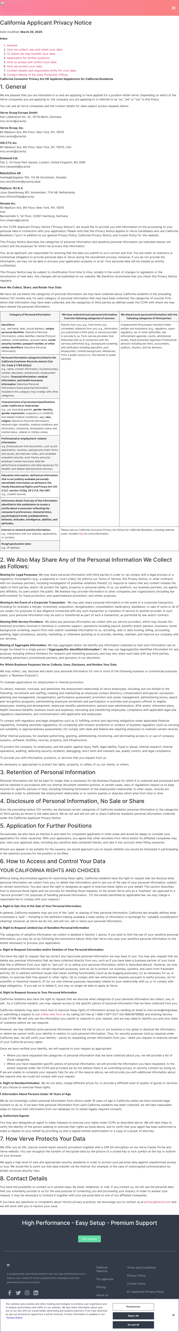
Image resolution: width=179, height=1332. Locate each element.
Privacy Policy (136, 1275)
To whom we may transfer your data (31, 53)
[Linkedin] (35, 1292)
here (81, 533)
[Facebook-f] (9, 1292)
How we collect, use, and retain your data (34, 49)
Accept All (133, 1324)
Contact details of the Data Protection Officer (37, 74)
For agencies (104, 1279)
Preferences (133, 1306)
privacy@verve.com (157, 1202)
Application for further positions (28, 58)
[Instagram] (27, 1292)
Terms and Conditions (141, 1267)
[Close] (173, 1315)
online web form (51, 1014)
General (12, 45)
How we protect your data (24, 66)
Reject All (133, 1315)
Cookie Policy (136, 1283)
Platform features (102, 1269)
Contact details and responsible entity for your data (41, 70)
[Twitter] (18, 1292)
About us (102, 1295)
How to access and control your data (31, 62)
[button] (173, 8)
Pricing (101, 1287)
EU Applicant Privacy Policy (145, 1291)
